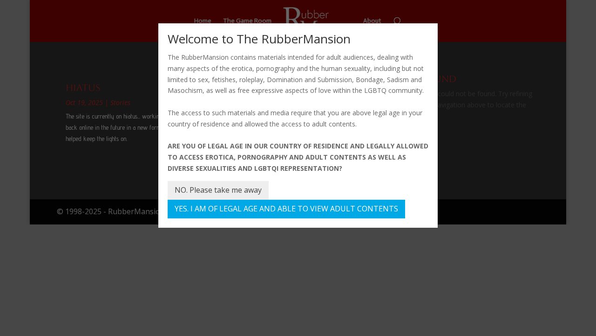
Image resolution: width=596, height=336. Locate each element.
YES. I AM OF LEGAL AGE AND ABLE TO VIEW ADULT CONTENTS (286, 208)
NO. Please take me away (218, 190)
